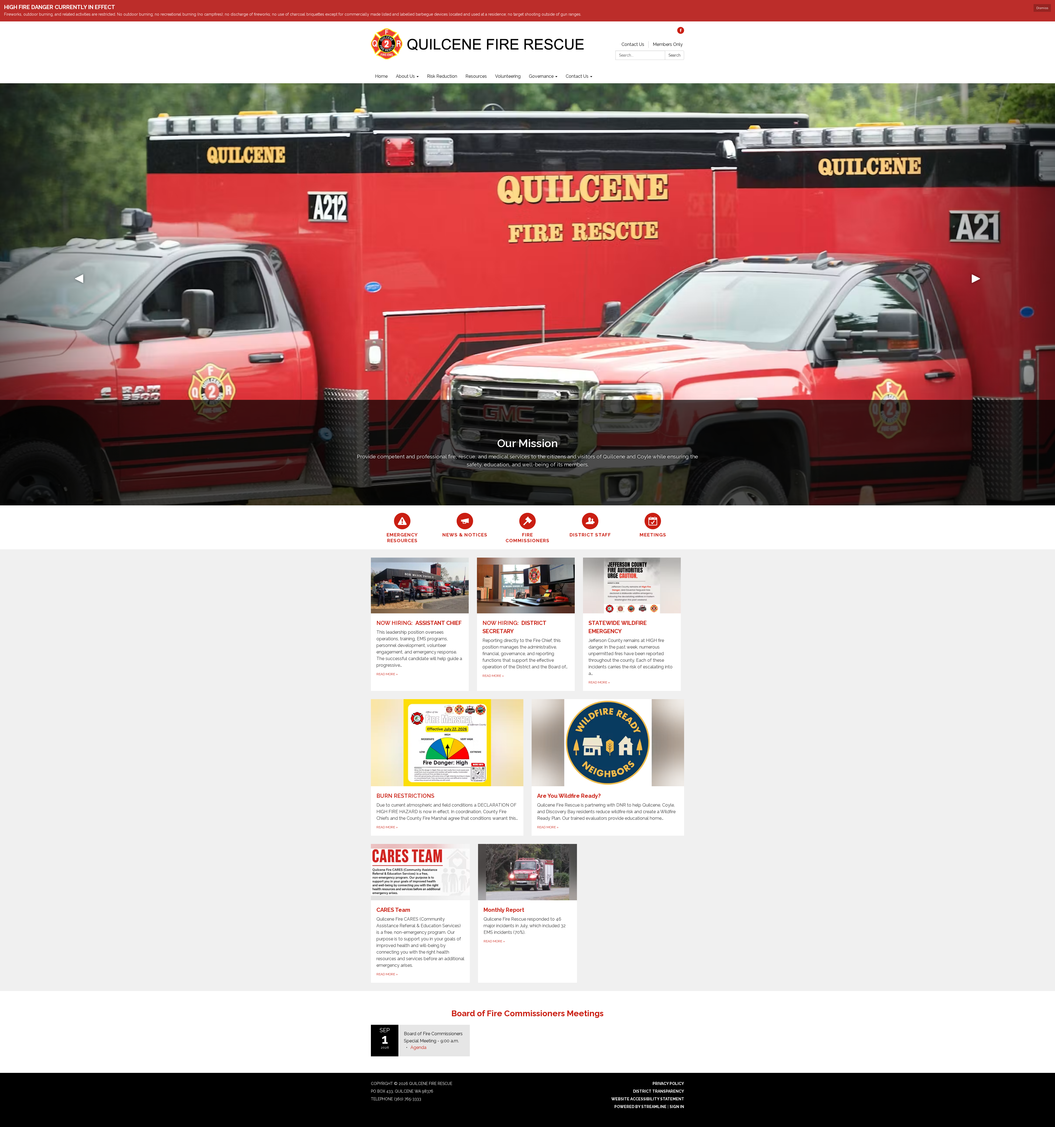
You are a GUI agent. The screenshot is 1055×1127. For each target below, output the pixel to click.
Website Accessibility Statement (647, 1099)
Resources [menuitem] (476, 76)
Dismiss (1042, 8)
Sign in (677, 1106)
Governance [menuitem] (541, 76)
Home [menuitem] (381, 76)
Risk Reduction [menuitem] (442, 76)
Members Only (668, 44)
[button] (79, 294)
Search (674, 55)
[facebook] (680, 32)
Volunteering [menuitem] (508, 76)
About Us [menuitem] (405, 76)
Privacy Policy (668, 1083)
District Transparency (658, 1091)
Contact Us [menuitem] (577, 76)
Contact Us (632, 44)
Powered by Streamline (640, 1106)
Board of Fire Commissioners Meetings (527, 1013)
